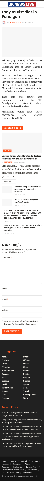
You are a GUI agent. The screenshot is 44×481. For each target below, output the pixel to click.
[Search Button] (41, 4)
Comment (7, 257)
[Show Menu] (3, 4)
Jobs (4, 395)
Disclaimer (32, 470)
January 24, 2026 (19, 162)
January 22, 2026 (19, 195)
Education (6, 367)
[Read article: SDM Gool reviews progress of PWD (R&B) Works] (7, 202)
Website (5, 310)
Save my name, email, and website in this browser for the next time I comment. (21, 322)
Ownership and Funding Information (17, 473)
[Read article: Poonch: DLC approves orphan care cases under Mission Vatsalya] (7, 189)
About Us (5, 467)
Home (4, 461)
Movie (25, 364)
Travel (26, 391)
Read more (10, 180)
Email (5, 299)
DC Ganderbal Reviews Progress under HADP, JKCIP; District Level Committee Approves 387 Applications (21, 436)
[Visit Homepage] (22, 4)
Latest (25, 357)
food (4, 377)
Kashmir (5, 398)
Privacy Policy (31, 467)
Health (4, 384)
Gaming (5, 381)
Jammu (5, 391)
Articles (5, 357)
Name (5, 288)
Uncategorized (29, 395)
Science (26, 381)
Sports (26, 384)
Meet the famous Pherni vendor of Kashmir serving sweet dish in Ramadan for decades (23, 227)
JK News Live (15, 23)
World (25, 398)
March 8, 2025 (9, 233)
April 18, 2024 (30, 23)
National (26, 370)
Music (25, 367)
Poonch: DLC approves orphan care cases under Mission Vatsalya (27, 189)
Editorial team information (13, 470)
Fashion (5, 374)
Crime (4, 364)
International (7, 388)
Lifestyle (7, 150)
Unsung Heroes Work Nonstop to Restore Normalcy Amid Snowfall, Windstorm (21, 157)
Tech (25, 388)
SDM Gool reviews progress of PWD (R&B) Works (26, 201)
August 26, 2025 (10, 221)
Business (5, 360)
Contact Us (17, 467)
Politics (26, 374)
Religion (26, 377)
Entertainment (8, 370)
